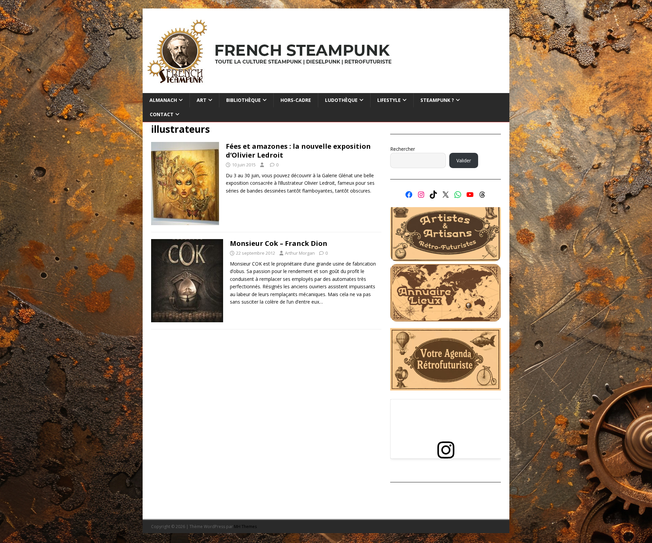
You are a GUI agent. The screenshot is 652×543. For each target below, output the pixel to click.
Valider (463, 160)
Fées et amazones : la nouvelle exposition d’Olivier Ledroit (298, 151)
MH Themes (245, 526)
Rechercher (402, 149)
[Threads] (482, 195)
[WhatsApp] (458, 195)
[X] (445, 195)
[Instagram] (421, 195)
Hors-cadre (295, 100)
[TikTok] (433, 195)
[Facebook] (409, 195)
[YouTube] (470, 195)
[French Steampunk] (326, 89)
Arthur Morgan (300, 253)
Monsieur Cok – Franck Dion (278, 243)
